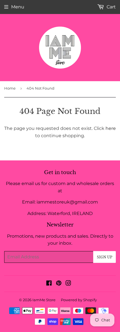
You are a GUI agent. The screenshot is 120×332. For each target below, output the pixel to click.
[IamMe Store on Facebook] (49, 283)
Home (10, 88)
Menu (17, 7)
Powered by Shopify (79, 300)
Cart (110, 7)
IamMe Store (44, 300)
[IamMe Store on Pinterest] (59, 283)
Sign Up (104, 257)
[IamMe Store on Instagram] (68, 283)
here (110, 128)
